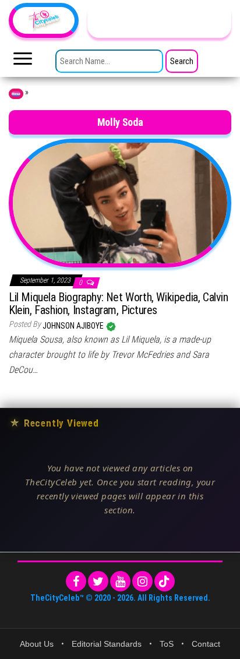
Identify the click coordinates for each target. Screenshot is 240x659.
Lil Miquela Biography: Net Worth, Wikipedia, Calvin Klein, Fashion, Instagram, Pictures (118, 303)
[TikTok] (164, 581)
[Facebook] (76, 581)
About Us (37, 644)
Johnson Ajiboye (74, 325)
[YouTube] (120, 581)
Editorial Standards (107, 644)
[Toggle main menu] (22, 61)
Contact (206, 644)
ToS (167, 644)
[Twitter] (98, 581)
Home (16, 93)
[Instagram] (142, 581)
